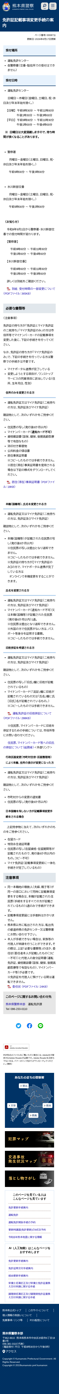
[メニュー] (53, 6)
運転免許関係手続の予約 (22, 1222)
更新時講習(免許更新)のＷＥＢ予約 (27, 1229)
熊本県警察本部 (15, 1004)
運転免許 (13, 1215)
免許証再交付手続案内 (21, 1268)
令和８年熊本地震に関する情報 (25, 1237)
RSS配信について (40, 1320)
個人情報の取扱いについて (17, 1315)
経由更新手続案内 (18, 1275)
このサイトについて (38, 1310)
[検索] (44, 6)
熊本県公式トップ (11, 1310)
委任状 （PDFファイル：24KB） (30, 986)
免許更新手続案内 (18, 1207)
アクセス (11, 1351)
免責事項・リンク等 (12, 1320)
